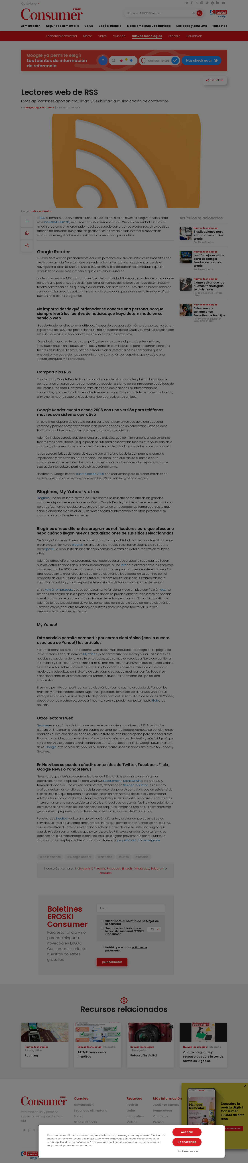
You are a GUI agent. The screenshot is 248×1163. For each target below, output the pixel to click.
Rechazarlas (187, 1142)
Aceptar (187, 1132)
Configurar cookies (188, 1151)
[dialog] (131, 1141)
